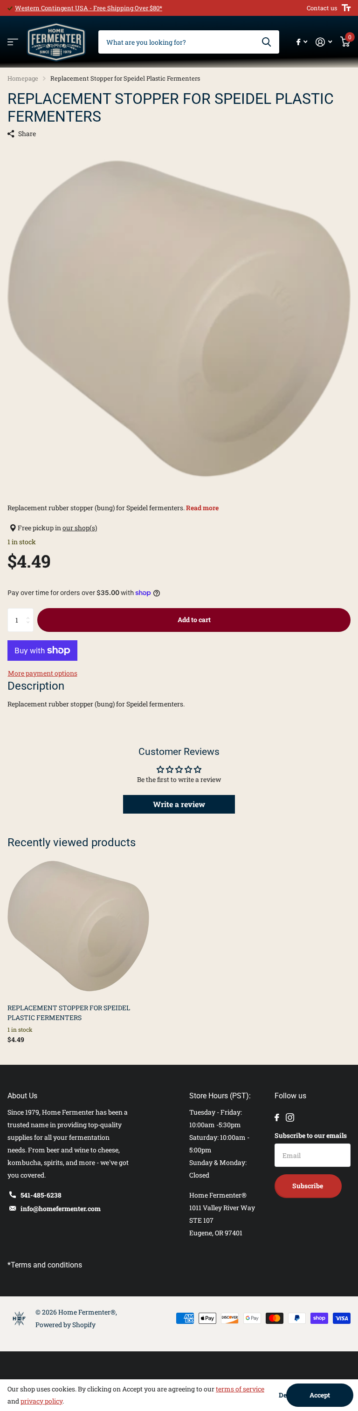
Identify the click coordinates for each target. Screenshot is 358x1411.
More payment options (42, 673)
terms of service (240, 1388)
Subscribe (308, 1185)
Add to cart (194, 619)
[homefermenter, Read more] (302, 42)
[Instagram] (290, 1117)
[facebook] (277, 1117)
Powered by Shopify (65, 1324)
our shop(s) (79, 527)
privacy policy (41, 1401)
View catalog (12, 42)
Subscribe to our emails (311, 1135)
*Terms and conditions (44, 1264)
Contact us (322, 8)
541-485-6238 (41, 1195)
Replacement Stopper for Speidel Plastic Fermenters (68, 1012)
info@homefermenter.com (61, 1208)
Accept (320, 1394)
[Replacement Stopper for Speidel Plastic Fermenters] (78, 926)
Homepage (22, 78)
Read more (202, 507)
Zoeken (266, 42)
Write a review (179, 804)
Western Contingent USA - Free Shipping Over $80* (88, 8)
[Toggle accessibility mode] (346, 8)
